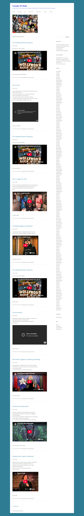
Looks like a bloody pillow (20, 406)
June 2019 (58, 195)
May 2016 (58, 250)
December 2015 (59, 257)
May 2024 (58, 108)
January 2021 (58, 167)
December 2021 (59, 151)
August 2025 (58, 86)
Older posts (15, 506)
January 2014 (58, 292)
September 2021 (59, 155)
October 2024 (58, 100)
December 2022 (59, 133)
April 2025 (58, 92)
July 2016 (57, 247)
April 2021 (58, 163)
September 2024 (59, 102)
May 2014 (58, 286)
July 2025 (57, 87)
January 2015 (58, 274)
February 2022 (58, 148)
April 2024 (58, 109)
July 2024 (57, 105)
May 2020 (58, 179)
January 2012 (58, 309)
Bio (25, 11)
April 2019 (58, 198)
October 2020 (58, 172)
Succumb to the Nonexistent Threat (62, 46)
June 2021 (58, 160)
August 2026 (58, 71)
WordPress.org (59, 329)
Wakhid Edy (58, 60)
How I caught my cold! (19, 179)
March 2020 (58, 182)
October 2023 (58, 118)
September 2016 (59, 244)
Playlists (51, 11)
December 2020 (59, 169)
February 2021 (58, 166)
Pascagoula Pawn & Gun (66, 60)
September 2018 (59, 209)
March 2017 (58, 235)
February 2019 (58, 201)
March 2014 (58, 289)
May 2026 (58, 75)
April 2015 (58, 269)
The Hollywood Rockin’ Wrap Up (22, 43)
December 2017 (59, 222)
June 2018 (58, 213)
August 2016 (58, 246)
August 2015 (58, 263)
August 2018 (58, 210)
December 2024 (59, 97)
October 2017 (58, 225)
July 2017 (57, 229)
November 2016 (59, 241)
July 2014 (57, 283)
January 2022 (58, 149)
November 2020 (59, 170)
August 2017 (58, 228)
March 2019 (58, 200)
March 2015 (58, 271)
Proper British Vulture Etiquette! (62, 50)
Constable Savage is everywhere (22, 226)
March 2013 (58, 306)
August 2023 (58, 121)
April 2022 (58, 145)
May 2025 (58, 90)
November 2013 (59, 295)
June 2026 (58, 74)
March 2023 (58, 129)
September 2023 (59, 120)
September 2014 (59, 280)
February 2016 (58, 255)
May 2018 (58, 215)
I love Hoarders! (17, 312)
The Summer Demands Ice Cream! (62, 44)
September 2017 (59, 226)
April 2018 (58, 216)
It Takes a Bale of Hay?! (60, 47)
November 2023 (59, 117)
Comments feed (59, 327)
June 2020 (58, 177)
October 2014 (58, 278)
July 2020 (57, 176)
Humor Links (38, 11)
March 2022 (58, 146)
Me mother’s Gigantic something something (26, 359)
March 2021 (58, 164)
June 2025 (58, 89)
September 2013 (59, 297)
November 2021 (59, 152)
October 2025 (58, 83)
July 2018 (57, 212)
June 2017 (58, 231)
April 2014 (58, 287)
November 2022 (59, 135)
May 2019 (58, 197)
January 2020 (58, 185)
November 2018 (59, 206)
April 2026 (58, 77)
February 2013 (58, 308)
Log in (57, 324)
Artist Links (19, 11)
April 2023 (58, 127)
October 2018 (58, 207)
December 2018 (59, 204)
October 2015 (58, 260)
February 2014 (58, 290)
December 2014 (59, 275)
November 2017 (59, 223)
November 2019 (59, 188)
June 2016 (58, 249)
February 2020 (58, 183)
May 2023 (58, 126)
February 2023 (58, 130)
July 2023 (57, 123)
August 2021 (58, 157)
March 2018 (58, 217)
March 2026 (58, 78)
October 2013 (58, 296)
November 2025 (59, 81)
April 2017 (58, 234)
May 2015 (58, 268)
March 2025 (58, 93)
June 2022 (58, 142)
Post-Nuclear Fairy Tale (64, 59)
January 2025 (58, 96)
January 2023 (58, 132)
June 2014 (58, 284)
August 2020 (58, 175)
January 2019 (58, 203)
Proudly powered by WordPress (17, 510)
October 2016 (58, 243)
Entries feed (58, 326)
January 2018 (58, 220)
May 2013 (58, 303)
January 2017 (58, 238)
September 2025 (59, 84)
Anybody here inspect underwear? (23, 456)
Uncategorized (24, 77)
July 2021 (57, 158)
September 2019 (59, 191)
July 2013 (57, 300)
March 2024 (58, 111)
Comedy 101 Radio (19, 6)
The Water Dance (59, 49)
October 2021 (58, 154)
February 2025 (58, 95)
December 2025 (59, 80)
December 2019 (59, 186)
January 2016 (58, 256)
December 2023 (59, 115)
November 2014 (59, 277)
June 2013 (58, 302)
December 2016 (59, 240)
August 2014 (58, 281)
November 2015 (59, 259)
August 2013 (58, 299)
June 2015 (58, 266)
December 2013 (59, 293)
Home (13, 11)
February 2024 (58, 112)
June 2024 (58, 106)
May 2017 (58, 232)
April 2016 (58, 252)
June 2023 (58, 124)
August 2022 (58, 139)
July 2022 (57, 140)
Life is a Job (15, 85)
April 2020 (58, 180)
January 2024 (58, 114)
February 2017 (58, 237)
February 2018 (58, 219)
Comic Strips (30, 11)
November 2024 (59, 99)
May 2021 (58, 161)
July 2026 (57, 72)
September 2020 (59, 173)
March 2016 (58, 253)
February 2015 (58, 272)
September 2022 (59, 137)
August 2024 (58, 103)
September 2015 (59, 262)
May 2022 (58, 143)
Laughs (45, 11)
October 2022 (58, 136)
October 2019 (58, 189)
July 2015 (57, 265)
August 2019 (58, 192)
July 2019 (57, 194)
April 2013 (58, 305)
